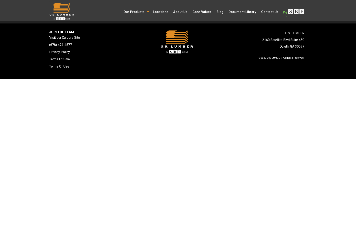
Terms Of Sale (59, 59)
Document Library (242, 12)
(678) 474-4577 (60, 45)
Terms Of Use (59, 66)
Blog (220, 12)
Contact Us (270, 12)
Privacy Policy (59, 52)
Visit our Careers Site (64, 38)
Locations (160, 12)
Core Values (202, 12)
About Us (180, 12)
